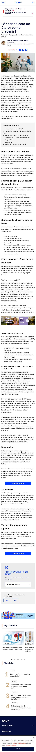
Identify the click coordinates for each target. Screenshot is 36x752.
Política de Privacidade (19, 743)
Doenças (8, 10)
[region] (18, 743)
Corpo (20, 9)
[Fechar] (34, 738)
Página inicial (9, 9)
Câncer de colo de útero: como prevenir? (15, 13)
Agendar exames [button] (18, 483)
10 (24, 659)
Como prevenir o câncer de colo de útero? (18, 137)
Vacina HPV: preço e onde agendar (16, 144)
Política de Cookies (11, 745)
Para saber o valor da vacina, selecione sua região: (17, 579)
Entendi (18, 748)
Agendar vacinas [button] (18, 553)
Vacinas (14, 692)
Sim (7, 600)
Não (15, 600)
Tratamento (8, 142)
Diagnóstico (9, 140)
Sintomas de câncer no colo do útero (16, 135)
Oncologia (7, 643)
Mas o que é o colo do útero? (14, 129)
